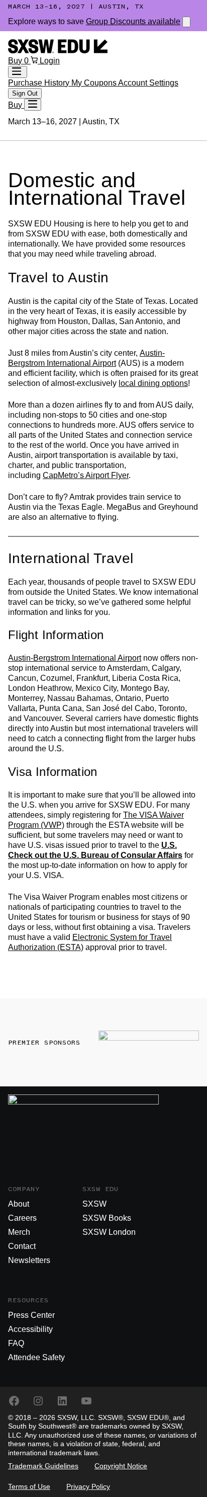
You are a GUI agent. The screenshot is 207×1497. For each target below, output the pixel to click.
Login (50, 60)
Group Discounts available (133, 21)
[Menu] (32, 105)
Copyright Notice (120, 1466)
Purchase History (39, 82)
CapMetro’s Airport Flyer (86, 475)
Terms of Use (29, 1486)
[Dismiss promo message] (186, 22)
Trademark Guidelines (43, 1466)
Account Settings (148, 82)
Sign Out (25, 93)
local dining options (153, 383)
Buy (16, 60)
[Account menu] (17, 72)
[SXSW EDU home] (58, 50)
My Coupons (94, 82)
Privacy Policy (88, 1486)
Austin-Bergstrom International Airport (74, 658)
